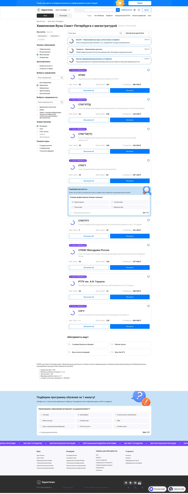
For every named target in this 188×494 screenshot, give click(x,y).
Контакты (128, 455)
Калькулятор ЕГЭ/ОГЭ (122, 15)
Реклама (128, 458)
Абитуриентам (100, 467)
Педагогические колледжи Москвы (76, 465)
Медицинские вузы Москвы (44, 460)
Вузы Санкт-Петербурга (55, 21)
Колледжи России (71, 458)
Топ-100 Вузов (99, 15)
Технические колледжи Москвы (75, 463)
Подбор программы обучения (104, 465)
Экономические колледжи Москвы (76, 468)
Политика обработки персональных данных (96, 487)
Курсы (90, 15)
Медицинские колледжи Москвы (75, 460)
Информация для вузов (132, 460)
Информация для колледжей (134, 463)
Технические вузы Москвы (44, 463)
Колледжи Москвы (71, 455)
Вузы (39, 451)
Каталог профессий (139, 15)
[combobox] (96, 10)
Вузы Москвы (40, 455)
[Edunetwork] (45, 10)
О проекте (130, 451)
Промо (146, 39)
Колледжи (70, 451)
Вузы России (41, 21)
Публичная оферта (68, 487)
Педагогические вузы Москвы (45, 465)
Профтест (109, 15)
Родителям (99, 470)
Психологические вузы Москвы (45, 468)
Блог (149, 15)
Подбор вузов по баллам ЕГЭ (104, 462)
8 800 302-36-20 (126, 10)
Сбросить (50, 32)
